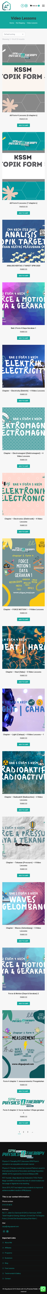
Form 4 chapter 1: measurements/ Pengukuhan (23, 1081)
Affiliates (8, 1248)
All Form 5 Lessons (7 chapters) (23, 203)
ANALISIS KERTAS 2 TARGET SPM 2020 (23, 266)
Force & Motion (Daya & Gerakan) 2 (23, 993)
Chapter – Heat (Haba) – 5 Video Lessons (23, 672)
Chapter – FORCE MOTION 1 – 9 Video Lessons (23, 609)
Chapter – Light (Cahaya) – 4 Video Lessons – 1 (23, 734)
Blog (6, 1263)
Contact (8, 1278)
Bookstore (8, 1258)
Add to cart (23, 125)
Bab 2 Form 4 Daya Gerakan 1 (23, 328)
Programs (8, 1253)
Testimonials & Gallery (13, 1273)
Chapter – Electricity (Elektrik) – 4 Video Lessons (23, 391)
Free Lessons (9, 1268)
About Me (8, 1243)
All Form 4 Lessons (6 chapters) (23, 115)
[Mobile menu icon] (43, 5)
